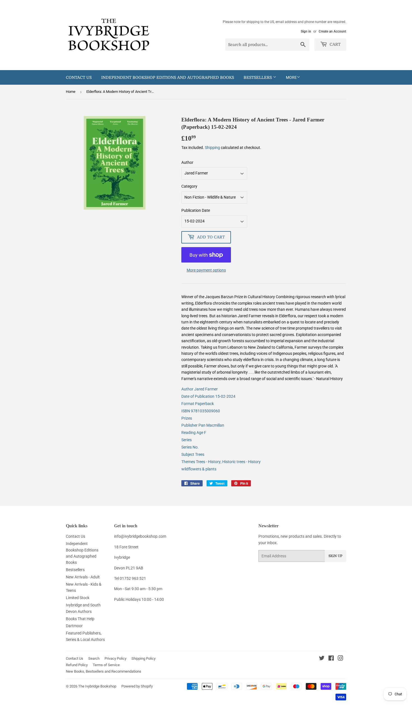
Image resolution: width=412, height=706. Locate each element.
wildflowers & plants (198, 469)
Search (93, 658)
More (291, 77)
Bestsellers (258, 77)
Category (189, 186)
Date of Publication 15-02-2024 (208, 396)
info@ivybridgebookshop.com (140, 536)
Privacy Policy (115, 658)
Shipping (212, 147)
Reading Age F (193, 432)
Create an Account (332, 31)
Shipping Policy (143, 658)
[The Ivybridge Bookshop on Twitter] (322, 659)
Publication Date (195, 210)
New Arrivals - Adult (83, 577)
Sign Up (335, 556)
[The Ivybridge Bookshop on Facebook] (331, 659)
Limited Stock (77, 597)
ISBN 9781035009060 (200, 411)
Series (186, 440)
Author (187, 162)
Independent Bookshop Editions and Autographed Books (167, 77)
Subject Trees (192, 454)
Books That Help (80, 619)
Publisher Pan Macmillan (202, 425)
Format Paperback (197, 403)
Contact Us (79, 77)
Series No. (190, 447)
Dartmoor (74, 626)
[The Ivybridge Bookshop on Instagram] (340, 659)
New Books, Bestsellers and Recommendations (103, 671)
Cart (334, 44)
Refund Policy (77, 665)
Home (70, 91)
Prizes (186, 418)
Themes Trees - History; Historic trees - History (221, 461)
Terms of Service (106, 665)
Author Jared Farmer (199, 389)
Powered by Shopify (137, 686)
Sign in (306, 31)
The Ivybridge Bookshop (97, 686)
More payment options (206, 270)
